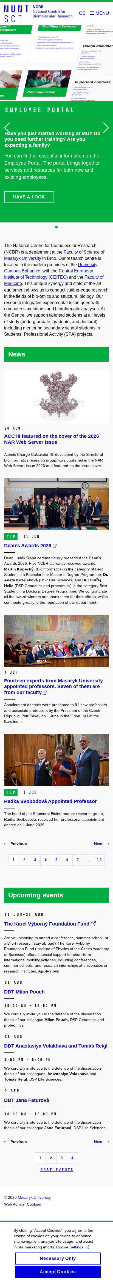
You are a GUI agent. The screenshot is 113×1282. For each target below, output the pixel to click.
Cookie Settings (69, 1247)
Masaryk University (22, 258)
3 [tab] (60, 227)
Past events (56, 1169)
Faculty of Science (82, 252)
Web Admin (14, 1204)
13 (99, 860)
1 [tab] (52, 227)
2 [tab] (56, 227)
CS (82, 13)
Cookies (34, 1204)
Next (98, 843)
